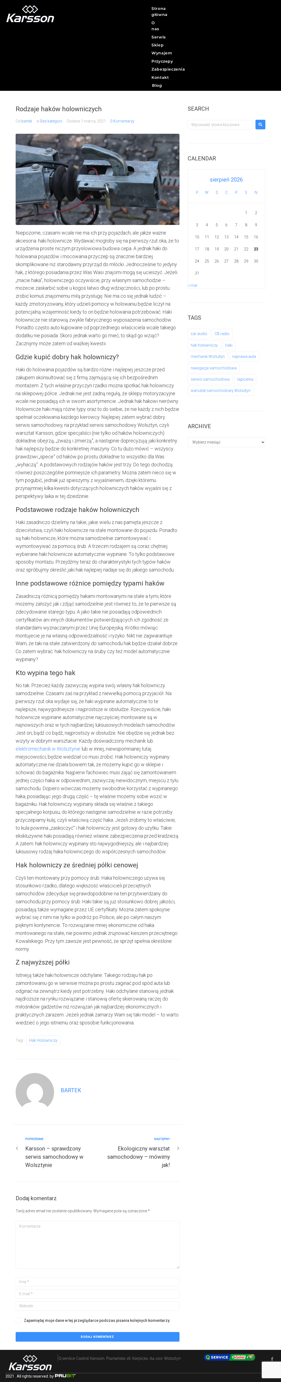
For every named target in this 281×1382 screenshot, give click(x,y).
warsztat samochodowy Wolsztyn (221, 390)
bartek (26, 121)
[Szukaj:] (220, 124)
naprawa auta (244, 356)
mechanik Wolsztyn (208, 356)
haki (228, 345)
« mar (193, 285)
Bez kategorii (51, 121)
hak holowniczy (43, 1040)
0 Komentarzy (122, 121)
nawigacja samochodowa (214, 368)
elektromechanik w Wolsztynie (48, 749)
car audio (199, 333)
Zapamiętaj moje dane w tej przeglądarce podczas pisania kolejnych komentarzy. (97, 1320)
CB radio (222, 333)
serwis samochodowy (210, 379)
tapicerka (245, 379)
